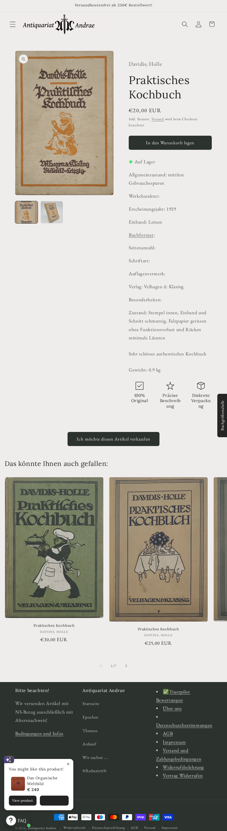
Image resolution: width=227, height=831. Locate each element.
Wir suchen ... (95, 757)
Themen (89, 730)
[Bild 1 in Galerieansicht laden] (26, 212)
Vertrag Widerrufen (183, 775)
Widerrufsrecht (74, 827)
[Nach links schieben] (101, 666)
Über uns (172, 708)
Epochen (90, 717)
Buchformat (141, 235)
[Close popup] (68, 764)
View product (22, 800)
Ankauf (89, 744)
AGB (168, 733)
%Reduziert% (94, 771)
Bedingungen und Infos (39, 733)
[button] (12, 24)
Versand (157, 119)
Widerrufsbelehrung (183, 767)
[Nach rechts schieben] (126, 666)
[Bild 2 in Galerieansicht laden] (52, 212)
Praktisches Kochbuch (54, 625)
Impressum (174, 742)
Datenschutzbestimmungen (184, 725)
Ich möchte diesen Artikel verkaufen (113, 439)
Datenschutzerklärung (108, 827)
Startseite (90, 703)
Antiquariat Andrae (42, 828)
